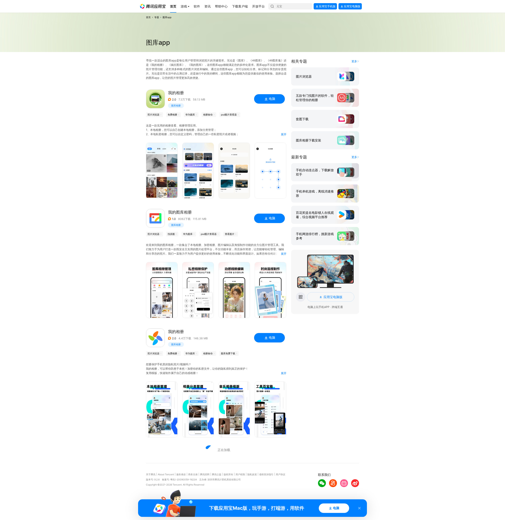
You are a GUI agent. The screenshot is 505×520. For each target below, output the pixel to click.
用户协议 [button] (280, 474)
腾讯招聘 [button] (204, 474)
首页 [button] (148, 17)
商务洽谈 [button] (193, 474)
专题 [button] (156, 17)
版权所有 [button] (228, 474)
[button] (153, 6)
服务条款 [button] (181, 474)
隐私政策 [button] (252, 474)
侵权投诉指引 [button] (266, 474)
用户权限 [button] (240, 474)
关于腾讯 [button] (150, 474)
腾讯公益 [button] (216, 474)
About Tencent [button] (166, 474)
